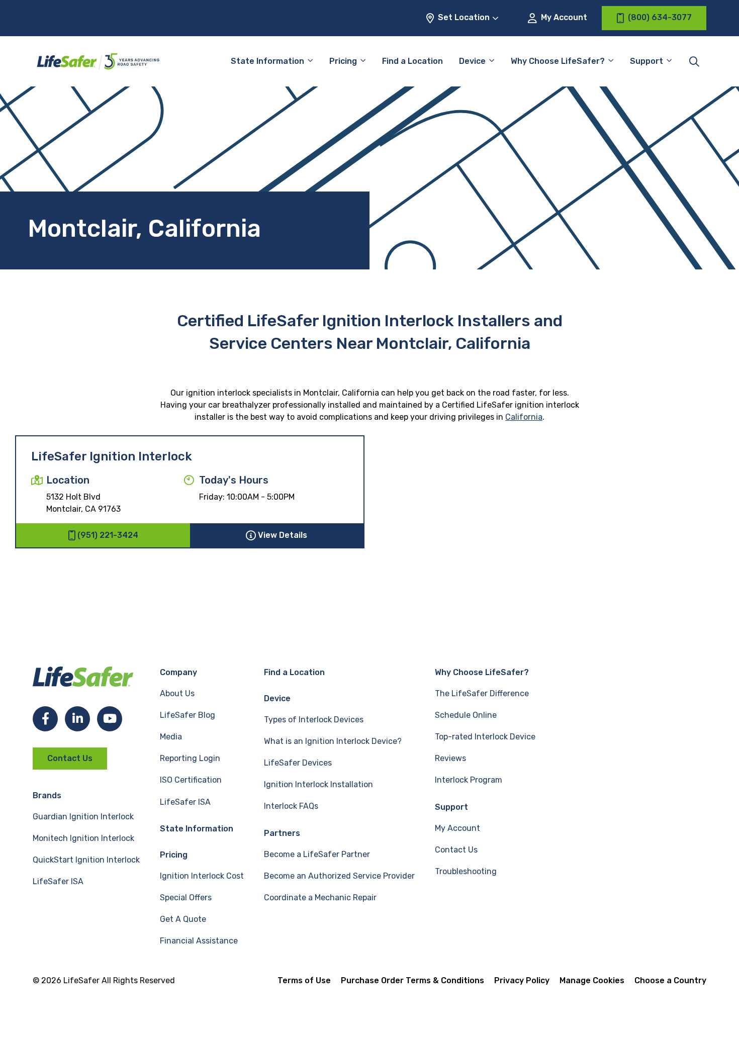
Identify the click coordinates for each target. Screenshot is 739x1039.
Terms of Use (304, 980)
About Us (177, 693)
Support (451, 807)
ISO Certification (191, 780)
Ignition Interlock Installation (318, 784)
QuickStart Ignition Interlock (86, 860)
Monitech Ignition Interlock (83, 838)
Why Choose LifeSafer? (558, 61)
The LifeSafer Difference (482, 693)
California (523, 417)
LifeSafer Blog (187, 715)
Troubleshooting (466, 871)
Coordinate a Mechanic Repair (320, 897)
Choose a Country (670, 980)
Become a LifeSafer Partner (317, 854)
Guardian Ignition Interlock (83, 816)
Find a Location (412, 61)
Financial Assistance (199, 941)
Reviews (450, 758)
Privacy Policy (521, 980)
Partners (282, 833)
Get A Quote (183, 919)
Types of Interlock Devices (313, 719)
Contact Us (70, 758)
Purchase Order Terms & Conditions (412, 980)
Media (171, 736)
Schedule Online (466, 715)
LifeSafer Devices (298, 763)
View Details (282, 535)
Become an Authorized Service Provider (339, 876)
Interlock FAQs (291, 806)
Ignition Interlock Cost (202, 876)
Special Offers (186, 897)
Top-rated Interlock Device (485, 736)
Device (472, 61)
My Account (563, 17)
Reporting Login (190, 758)
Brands (47, 795)
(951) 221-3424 (107, 535)
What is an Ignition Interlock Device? (333, 741)
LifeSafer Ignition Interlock (111, 456)
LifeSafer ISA (58, 881)
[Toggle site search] (694, 61)
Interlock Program (468, 780)
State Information (267, 61)
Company (178, 672)
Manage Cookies (592, 980)
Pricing (343, 61)
